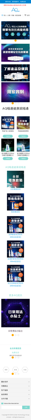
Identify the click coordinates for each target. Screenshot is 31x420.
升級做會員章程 (23, 131)
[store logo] (15, 9)
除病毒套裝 (15, 212)
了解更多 (7, 136)
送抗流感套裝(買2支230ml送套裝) (15, 284)
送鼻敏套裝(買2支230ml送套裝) (15, 235)
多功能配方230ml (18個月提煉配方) (23, 154)
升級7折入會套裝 (8, 131)
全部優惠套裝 (15, 189)
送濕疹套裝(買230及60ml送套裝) (15, 260)
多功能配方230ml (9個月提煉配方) (8, 154)
